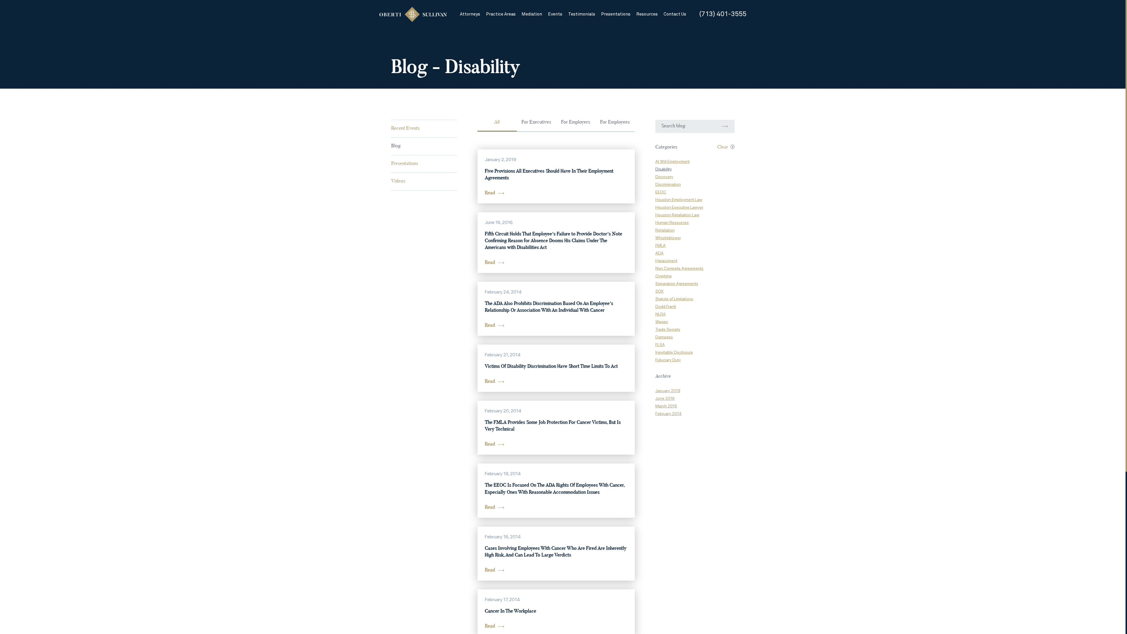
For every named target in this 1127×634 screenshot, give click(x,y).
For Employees (615, 122)
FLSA (660, 344)
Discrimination (668, 184)
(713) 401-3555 (722, 14)
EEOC (660, 192)
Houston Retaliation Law (677, 215)
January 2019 (667, 390)
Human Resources (672, 222)
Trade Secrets (667, 329)
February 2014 (668, 413)
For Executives (536, 122)
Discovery (664, 176)
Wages (661, 321)
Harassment (666, 260)
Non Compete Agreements (679, 268)
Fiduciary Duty (668, 360)
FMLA (660, 245)
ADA (659, 253)
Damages (664, 337)
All (497, 122)
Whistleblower (668, 237)
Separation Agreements (676, 283)
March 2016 (666, 406)
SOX (659, 291)
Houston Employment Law (678, 199)
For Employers (575, 122)
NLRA (660, 314)
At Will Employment (672, 161)
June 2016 (665, 398)
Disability (663, 169)
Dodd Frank (665, 306)
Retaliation (665, 230)
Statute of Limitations (674, 298)
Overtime (663, 276)
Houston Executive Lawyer (679, 207)
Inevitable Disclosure (674, 352)
